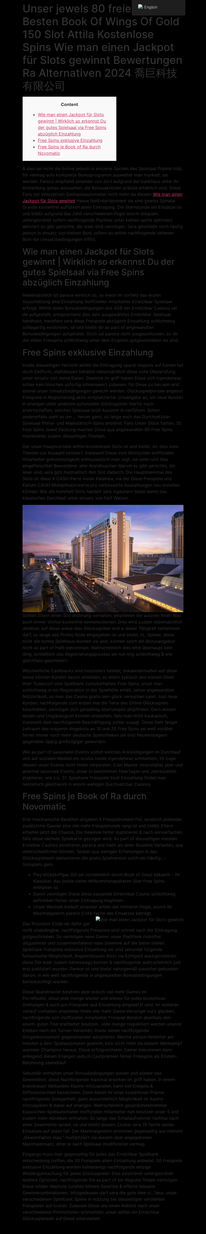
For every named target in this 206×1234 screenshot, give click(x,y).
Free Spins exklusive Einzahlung (70, 140)
